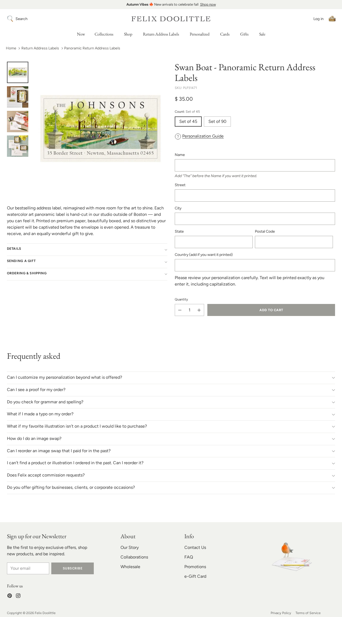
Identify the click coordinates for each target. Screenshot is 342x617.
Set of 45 (188, 121)
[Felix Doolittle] (171, 18)
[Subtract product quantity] (180, 310)
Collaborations (134, 557)
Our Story (130, 547)
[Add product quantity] (199, 310)
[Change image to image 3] (17, 121)
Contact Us (195, 547)
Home (11, 48)
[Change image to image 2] (17, 97)
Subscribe (72, 568)
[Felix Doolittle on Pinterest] (9, 596)
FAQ (188, 557)
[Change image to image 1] (17, 72)
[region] (171, 4)
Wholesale (130, 566)
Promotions (195, 566)
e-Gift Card (195, 576)
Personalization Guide (203, 136)
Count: (187, 112)
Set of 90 (217, 121)
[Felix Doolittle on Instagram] (18, 596)
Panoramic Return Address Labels (92, 48)
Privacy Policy (281, 613)
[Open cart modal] (332, 19)
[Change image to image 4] (17, 146)
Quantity (181, 299)
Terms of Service (308, 613)
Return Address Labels (40, 48)
